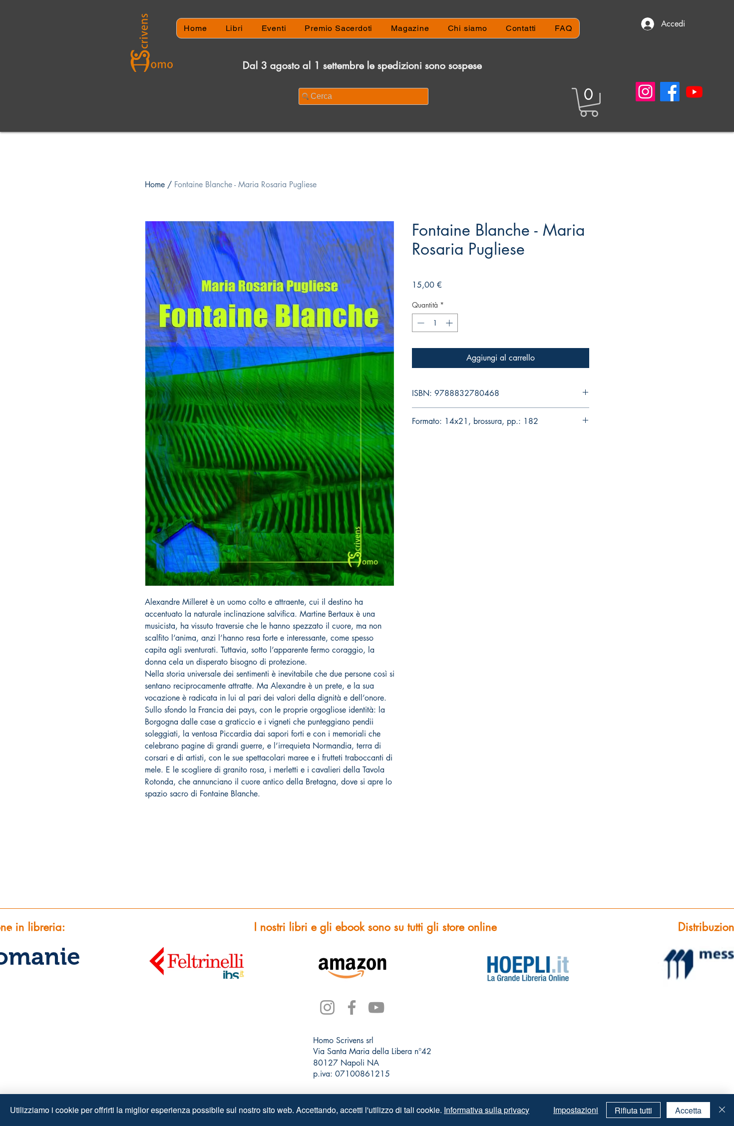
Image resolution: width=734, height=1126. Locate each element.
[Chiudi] (722, 1110)
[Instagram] (645, 91)
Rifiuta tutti (633, 1110)
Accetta (688, 1110)
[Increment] (450, 323)
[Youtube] (694, 91)
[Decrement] (419, 323)
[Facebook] (670, 91)
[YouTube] (376, 1007)
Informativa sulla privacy (486, 1110)
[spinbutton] (435, 323)
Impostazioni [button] (575, 1110)
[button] (589, 102)
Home (155, 184)
